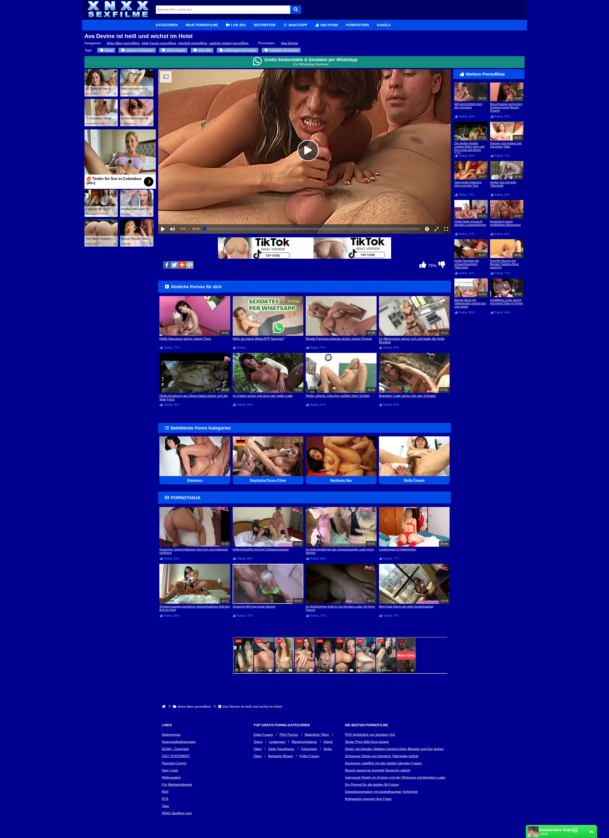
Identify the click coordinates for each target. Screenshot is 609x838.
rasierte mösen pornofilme (229, 43)
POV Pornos (289, 734)
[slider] (180, 214)
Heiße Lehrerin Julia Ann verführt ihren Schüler (338, 396)
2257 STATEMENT (176, 756)
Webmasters (171, 777)
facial (108, 50)
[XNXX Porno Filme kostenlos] (117, 18)
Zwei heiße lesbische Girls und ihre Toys (468, 184)
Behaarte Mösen (280, 756)
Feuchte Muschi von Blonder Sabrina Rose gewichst (504, 264)
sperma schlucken (139, 50)
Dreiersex (194, 480)
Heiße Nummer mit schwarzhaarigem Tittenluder (466, 264)
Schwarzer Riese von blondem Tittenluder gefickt (381, 756)
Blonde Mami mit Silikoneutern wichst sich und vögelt (470, 303)
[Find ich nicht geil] (441, 266)
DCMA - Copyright (175, 749)
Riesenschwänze (304, 742)
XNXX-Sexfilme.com (177, 813)
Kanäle (384, 25)
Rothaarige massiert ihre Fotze (368, 799)
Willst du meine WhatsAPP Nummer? (258, 339)
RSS (165, 792)
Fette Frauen (309, 756)
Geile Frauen (263, 734)
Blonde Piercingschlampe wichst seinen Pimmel (339, 339)
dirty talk (204, 50)
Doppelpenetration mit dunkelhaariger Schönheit (381, 792)
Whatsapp (297, 25)
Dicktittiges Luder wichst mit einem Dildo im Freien (506, 301)
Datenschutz (171, 734)
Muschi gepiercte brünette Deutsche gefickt (377, 770)
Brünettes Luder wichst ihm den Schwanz (407, 396)
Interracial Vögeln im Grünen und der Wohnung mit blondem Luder (395, 777)
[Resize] (436, 229)
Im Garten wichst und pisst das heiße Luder (263, 396)
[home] (164, 706)
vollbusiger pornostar (239, 50)
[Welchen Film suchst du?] (295, 9)
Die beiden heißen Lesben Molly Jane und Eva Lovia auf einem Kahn (469, 148)
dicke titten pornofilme (123, 43)
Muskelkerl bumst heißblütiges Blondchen (505, 223)
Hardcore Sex (341, 480)
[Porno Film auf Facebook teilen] (167, 265)
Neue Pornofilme (202, 25)
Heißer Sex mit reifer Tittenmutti (503, 184)
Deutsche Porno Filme (268, 480)
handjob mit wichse (283, 50)
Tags (165, 806)
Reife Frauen (414, 480)
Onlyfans (328, 25)
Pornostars (357, 25)
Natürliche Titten (316, 734)
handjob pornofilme (192, 43)
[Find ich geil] (422, 266)
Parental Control (174, 763)
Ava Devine (289, 43)
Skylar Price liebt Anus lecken (367, 742)
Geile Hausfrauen (281, 749)
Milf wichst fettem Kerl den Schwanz (468, 105)
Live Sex (238, 25)
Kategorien (167, 25)
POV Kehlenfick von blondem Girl (370, 734)
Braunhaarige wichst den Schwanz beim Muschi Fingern (506, 107)
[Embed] (189, 265)
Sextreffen (264, 25)
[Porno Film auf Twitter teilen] (174, 265)
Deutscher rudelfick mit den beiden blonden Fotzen (383, 763)
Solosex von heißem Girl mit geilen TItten (506, 145)
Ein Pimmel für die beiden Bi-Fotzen (372, 784)
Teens (257, 742)
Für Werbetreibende (177, 784)
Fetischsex (309, 749)
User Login (170, 770)
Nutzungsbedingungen (179, 742)
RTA (165, 799)
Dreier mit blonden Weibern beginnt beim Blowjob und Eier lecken (394, 749)
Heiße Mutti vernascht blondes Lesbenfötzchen (470, 223)
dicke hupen (175, 50)
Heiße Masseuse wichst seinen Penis (185, 339)
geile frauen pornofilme (159, 43)
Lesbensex (277, 742)
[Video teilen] (182, 265)
